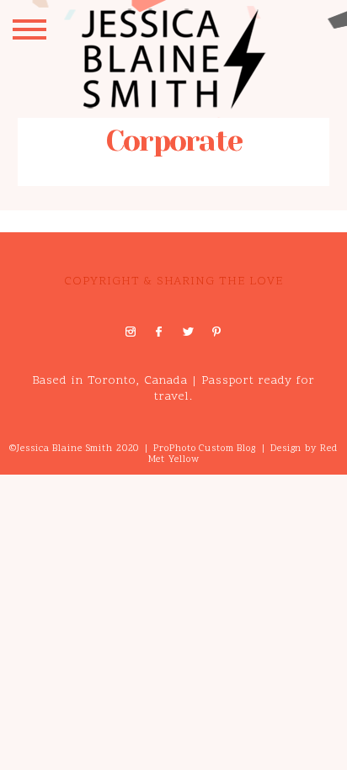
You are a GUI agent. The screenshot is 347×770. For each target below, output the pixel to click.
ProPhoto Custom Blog (204, 449)
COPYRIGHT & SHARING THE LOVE (173, 281)
